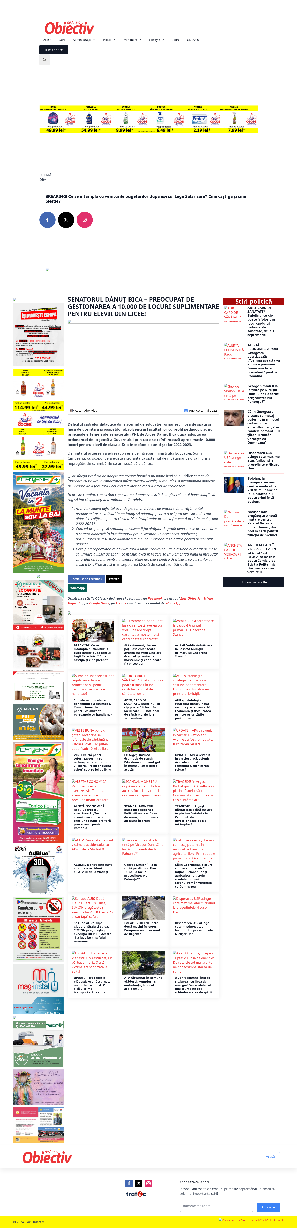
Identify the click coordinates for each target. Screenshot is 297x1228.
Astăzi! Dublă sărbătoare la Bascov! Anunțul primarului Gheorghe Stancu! (193, 650)
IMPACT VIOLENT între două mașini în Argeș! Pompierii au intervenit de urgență (142, 928)
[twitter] (66, 220)
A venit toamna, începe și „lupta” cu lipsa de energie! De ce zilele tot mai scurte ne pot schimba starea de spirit (193, 985)
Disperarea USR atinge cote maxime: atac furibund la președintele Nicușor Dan (194, 928)
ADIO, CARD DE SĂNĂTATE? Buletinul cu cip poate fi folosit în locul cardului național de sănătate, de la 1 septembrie (142, 709)
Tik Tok (121, 603)
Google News (99, 603)
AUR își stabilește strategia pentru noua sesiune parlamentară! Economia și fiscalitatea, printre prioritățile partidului (193, 709)
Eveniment (130, 40)
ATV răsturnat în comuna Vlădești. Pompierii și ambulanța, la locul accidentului (143, 983)
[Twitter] (138, 1183)
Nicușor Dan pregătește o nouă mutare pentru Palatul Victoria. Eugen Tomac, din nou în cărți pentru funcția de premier (263, 523)
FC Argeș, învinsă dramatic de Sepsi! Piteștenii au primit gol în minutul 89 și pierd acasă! (142, 762)
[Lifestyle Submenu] (164, 39)
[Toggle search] (44, 59)
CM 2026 (193, 40)
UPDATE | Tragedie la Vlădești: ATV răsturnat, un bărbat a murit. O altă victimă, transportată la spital (92, 985)
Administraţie (82, 40)
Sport (175, 40)
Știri (62, 40)
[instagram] (85, 220)
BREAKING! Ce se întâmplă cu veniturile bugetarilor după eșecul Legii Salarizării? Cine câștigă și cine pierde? (145, 199)
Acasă (47, 40)
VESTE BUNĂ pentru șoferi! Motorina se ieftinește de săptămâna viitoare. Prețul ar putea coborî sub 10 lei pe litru (92, 762)
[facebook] (47, 220)
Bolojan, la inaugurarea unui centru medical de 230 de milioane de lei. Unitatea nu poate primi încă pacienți (262, 490)
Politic (107, 40)
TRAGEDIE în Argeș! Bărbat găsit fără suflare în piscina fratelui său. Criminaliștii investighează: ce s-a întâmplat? (193, 815)
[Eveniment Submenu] (141, 39)
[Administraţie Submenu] (95, 39)
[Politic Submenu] (115, 39)
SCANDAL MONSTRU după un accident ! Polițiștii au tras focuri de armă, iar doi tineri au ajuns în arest (141, 813)
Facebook (155, 598)
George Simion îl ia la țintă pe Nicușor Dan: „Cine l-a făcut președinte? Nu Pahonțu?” (140, 872)
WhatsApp (173, 603)
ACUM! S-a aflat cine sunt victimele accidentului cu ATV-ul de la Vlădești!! (93, 868)
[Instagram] (148, 1183)
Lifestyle (154, 40)
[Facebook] (129, 1183)
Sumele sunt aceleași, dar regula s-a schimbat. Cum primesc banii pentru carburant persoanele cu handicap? (93, 707)
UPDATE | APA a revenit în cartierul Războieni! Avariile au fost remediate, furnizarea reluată (192, 762)
